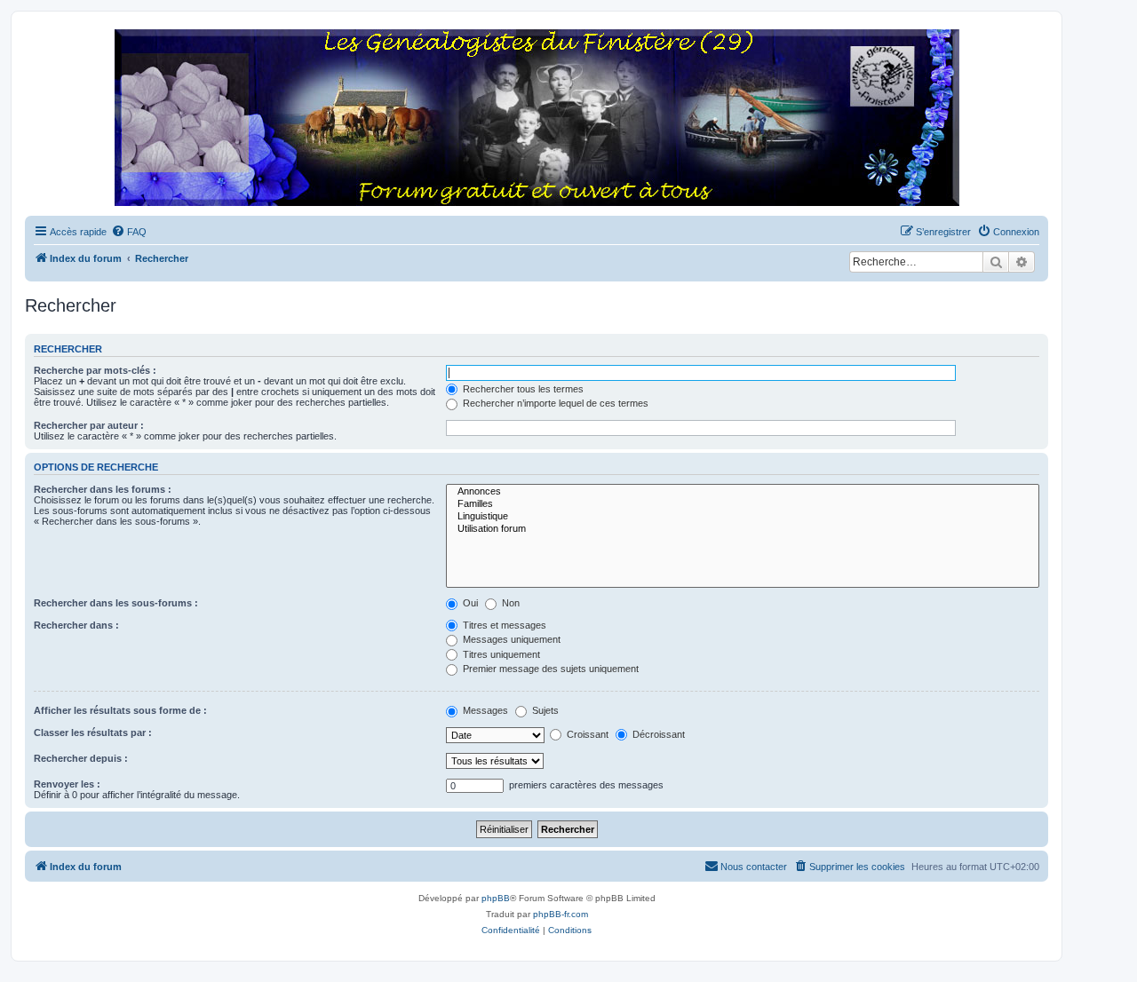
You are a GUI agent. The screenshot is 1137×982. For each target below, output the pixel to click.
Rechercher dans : (76, 625)
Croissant (586, 734)
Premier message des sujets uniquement (549, 668)
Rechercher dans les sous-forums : (116, 603)
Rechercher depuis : (81, 758)
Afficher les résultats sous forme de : (120, 710)
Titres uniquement (500, 654)
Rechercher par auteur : (89, 425)
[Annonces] (743, 492)
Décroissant (657, 734)
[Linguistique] (743, 517)
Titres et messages (503, 625)
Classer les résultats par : (93, 732)
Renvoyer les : (67, 784)
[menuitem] (129, 231)
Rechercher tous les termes (522, 389)
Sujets (544, 710)
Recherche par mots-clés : (95, 370)
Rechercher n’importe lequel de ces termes (554, 403)
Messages (484, 710)
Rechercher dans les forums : (102, 489)
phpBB (495, 898)
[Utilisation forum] (743, 529)
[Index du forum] (536, 118)
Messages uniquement (510, 639)
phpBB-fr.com (560, 914)
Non (509, 603)
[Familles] (743, 504)
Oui (469, 603)
